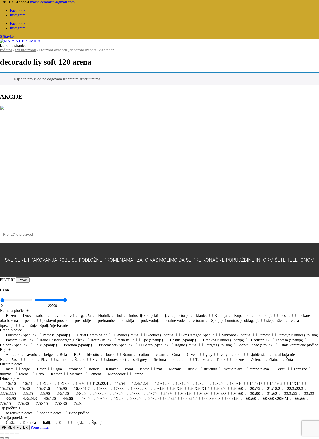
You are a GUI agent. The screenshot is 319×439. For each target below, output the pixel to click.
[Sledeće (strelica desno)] (7, 438)
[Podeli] (12, 433)
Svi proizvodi (25, 50)
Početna (6, 50)
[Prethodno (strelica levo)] (2, 438)
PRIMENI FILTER (15, 427)
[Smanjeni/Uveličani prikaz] (2, 433)
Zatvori (23, 280)
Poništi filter (40, 427)
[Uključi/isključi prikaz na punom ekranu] (7, 433)
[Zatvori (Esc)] (17, 433)
